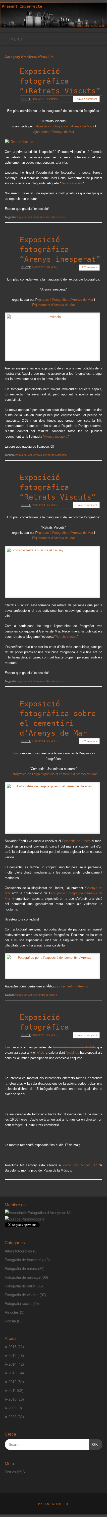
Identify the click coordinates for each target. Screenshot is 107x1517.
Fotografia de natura (21, 1268)
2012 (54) (14, 1382)
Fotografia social (18, 1303)
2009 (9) (13, 1408)
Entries (15, 1472)
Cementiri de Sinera (76, 841)
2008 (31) (14, 1417)
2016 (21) (14, 1347)
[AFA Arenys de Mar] (39, 1213)
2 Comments (89, 267)
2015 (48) (14, 1355)
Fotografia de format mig (24, 1260)
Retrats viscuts (72, 183)
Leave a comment (86, 98)
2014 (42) (14, 1364)
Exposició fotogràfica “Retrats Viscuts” (58, 487)
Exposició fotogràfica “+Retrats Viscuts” (60, 81)
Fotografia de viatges (22, 1295)
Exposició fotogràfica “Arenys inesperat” (60, 249)
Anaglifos (72, 1052)
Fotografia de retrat (20, 1286)
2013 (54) (14, 1373)
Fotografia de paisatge (23, 1277)
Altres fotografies (18, 1251)
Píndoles (52, 98)
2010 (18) (14, 1399)
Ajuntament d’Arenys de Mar (53, 132)
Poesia (10, 1321)
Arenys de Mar (23, 217)
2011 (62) (14, 1390)
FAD (40, 1052)
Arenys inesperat (56, 436)
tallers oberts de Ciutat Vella (74, 1047)
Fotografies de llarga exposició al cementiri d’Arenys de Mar (53, 774)
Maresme (39, 217)
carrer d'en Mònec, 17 (80, 1165)
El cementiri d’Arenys (72, 986)
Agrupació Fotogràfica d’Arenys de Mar (64, 126)
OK (93, 1444)
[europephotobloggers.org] (25, 1219)
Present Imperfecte (53, 1504)
